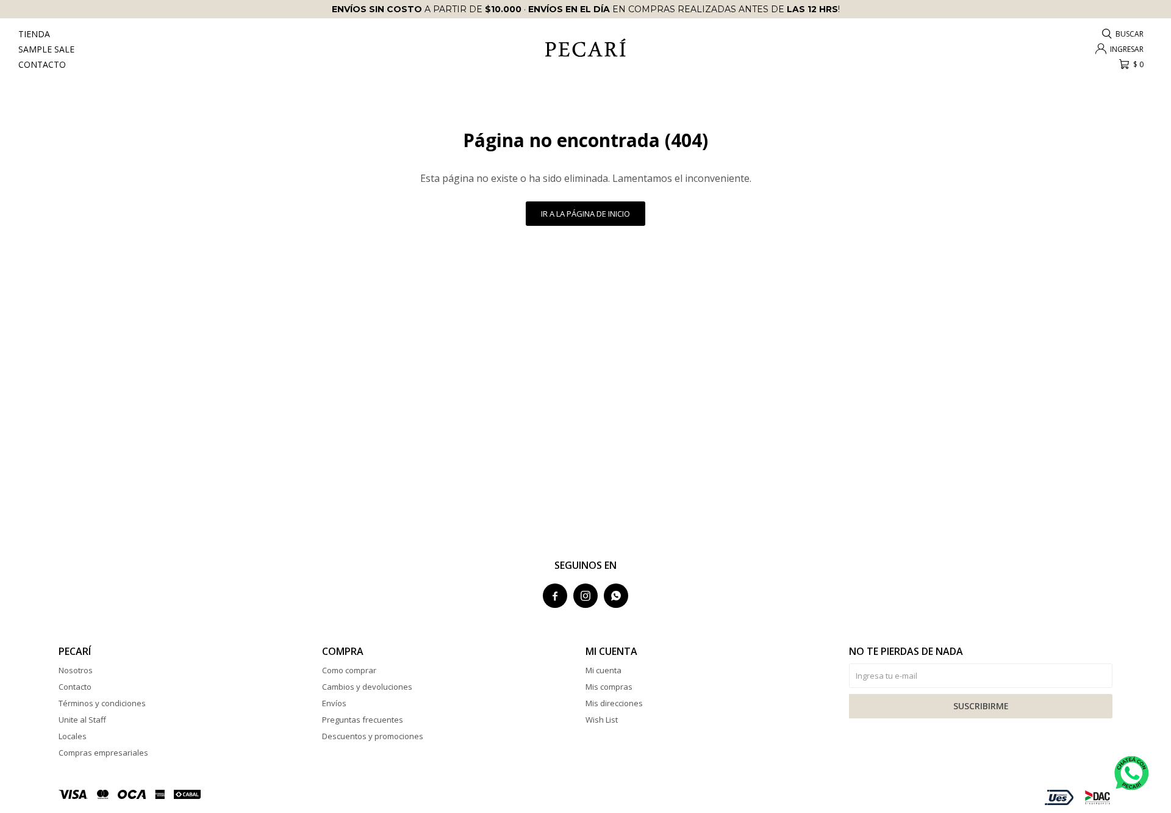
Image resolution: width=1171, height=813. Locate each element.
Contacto (42, 64)
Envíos (334, 703)
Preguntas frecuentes (362, 719)
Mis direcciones (614, 703)
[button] (1123, 34)
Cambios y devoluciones (367, 686)
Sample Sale (46, 49)
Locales (73, 736)
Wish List (602, 719)
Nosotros (76, 670)
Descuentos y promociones (372, 736)
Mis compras (609, 686)
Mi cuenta (603, 670)
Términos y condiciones (102, 703)
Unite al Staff (82, 719)
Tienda (34, 34)
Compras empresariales (103, 752)
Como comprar (349, 670)
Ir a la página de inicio (585, 213)
